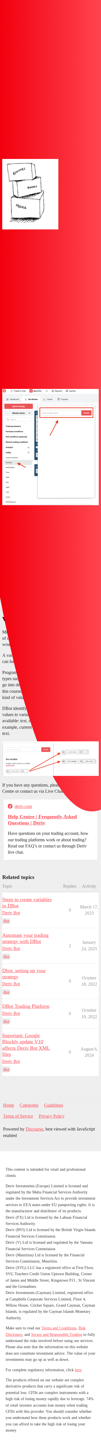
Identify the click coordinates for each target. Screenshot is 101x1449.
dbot (6, 921)
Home (8, 1105)
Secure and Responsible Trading (56, 1334)
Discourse (34, 1129)
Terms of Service (18, 1116)
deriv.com (23, 806)
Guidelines (53, 1105)
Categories (29, 1105)
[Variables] (50, 447)
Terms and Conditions (59, 1328)
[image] (30, 194)
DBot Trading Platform (25, 1006)
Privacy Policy (52, 1116)
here (78, 1370)
